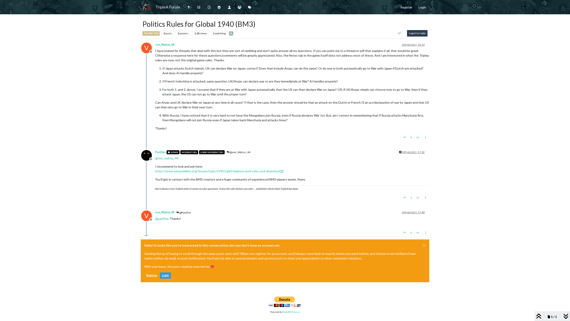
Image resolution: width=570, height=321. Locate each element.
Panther (160, 152)
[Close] (424, 245)
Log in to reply (417, 33)
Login (165, 275)
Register (151, 275)
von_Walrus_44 (164, 44)
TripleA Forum (167, 7)
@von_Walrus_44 (239, 152)
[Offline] (148, 155)
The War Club (151, 33)
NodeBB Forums (291, 312)
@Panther (185, 212)
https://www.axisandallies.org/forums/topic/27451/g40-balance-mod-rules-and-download (217, 171)
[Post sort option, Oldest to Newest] (399, 33)
